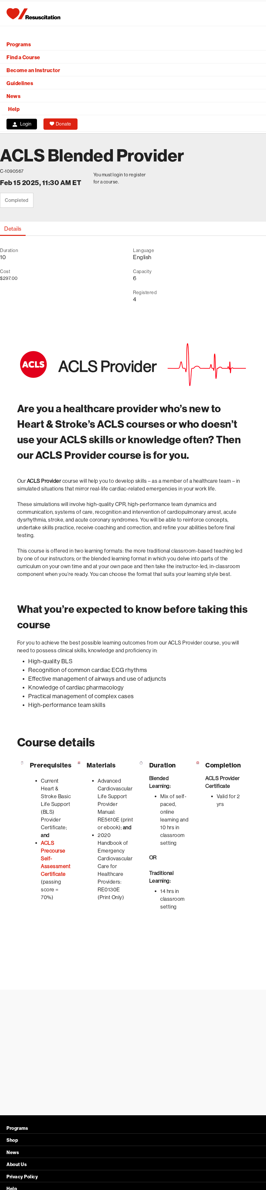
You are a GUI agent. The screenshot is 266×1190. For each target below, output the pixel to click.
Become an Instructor (33, 70)
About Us (16, 1164)
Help (13, 109)
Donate (63, 124)
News (13, 96)
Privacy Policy (22, 1177)
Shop (12, 1140)
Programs (18, 44)
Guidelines (19, 83)
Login (25, 124)
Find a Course (23, 57)
